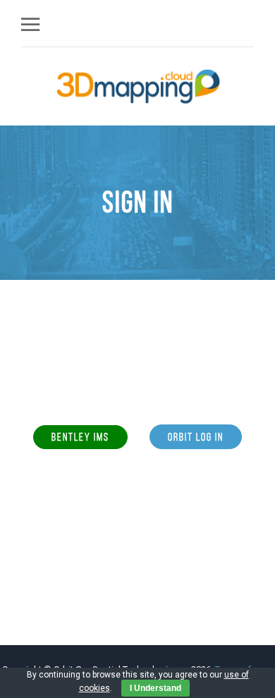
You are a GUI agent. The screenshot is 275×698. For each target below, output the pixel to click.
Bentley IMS (80, 437)
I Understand (155, 688)
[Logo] (138, 86)
